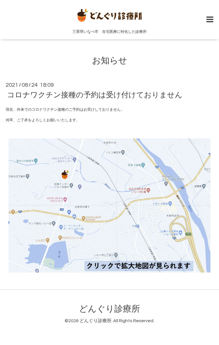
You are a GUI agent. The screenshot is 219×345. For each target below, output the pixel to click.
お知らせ (109, 60)
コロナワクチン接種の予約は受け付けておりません (94, 95)
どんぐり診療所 (109, 308)
